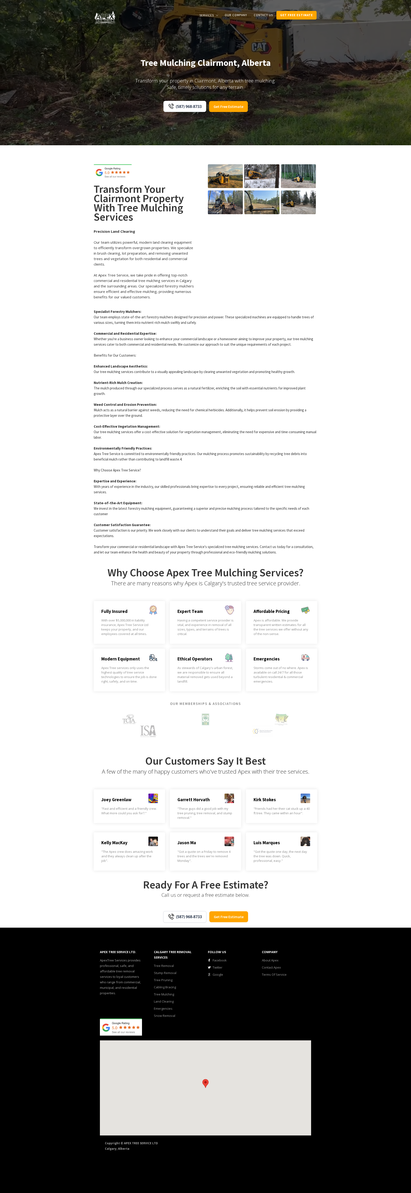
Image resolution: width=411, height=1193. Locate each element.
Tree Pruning (163, 980)
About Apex (270, 960)
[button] (208, 15)
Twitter (217, 967)
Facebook (220, 960)
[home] (105, 17)
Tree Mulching (164, 994)
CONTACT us (263, 15)
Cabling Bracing (165, 987)
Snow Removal (164, 1016)
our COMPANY (236, 15)
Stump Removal (165, 973)
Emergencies (163, 1008)
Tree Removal (164, 966)
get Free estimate (296, 15)
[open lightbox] (225, 176)
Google (218, 974)
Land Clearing (164, 1001)
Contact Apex (271, 967)
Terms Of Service (274, 974)
